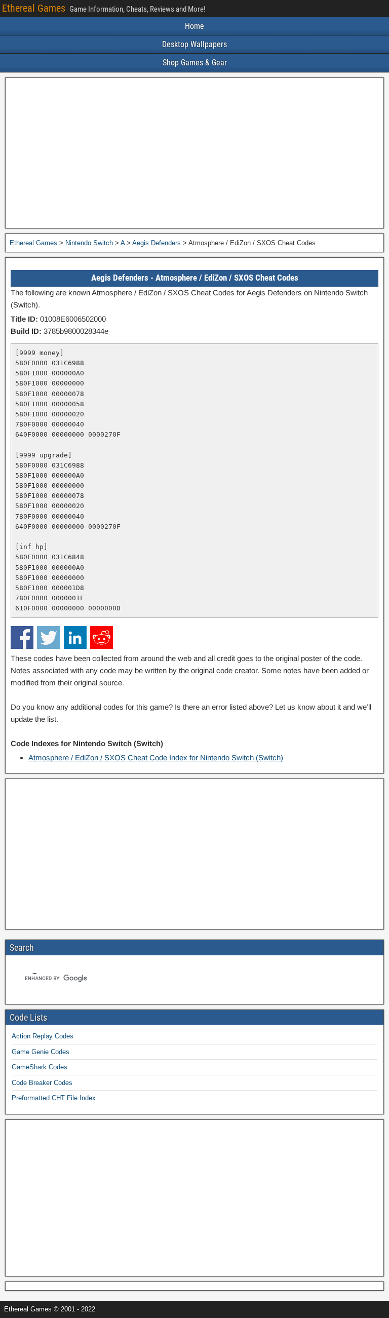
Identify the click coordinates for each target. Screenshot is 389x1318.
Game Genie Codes (40, 1052)
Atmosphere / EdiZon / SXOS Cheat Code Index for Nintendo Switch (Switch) (155, 757)
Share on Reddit (101, 637)
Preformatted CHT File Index (54, 1098)
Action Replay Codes (42, 1036)
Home (194, 26)
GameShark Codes (39, 1067)
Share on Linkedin (75, 637)
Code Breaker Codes (42, 1083)
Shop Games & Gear (195, 62)
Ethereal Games (33, 8)
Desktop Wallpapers (194, 44)
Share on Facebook (22, 637)
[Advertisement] (194, 153)
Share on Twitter (48, 637)
